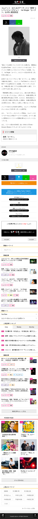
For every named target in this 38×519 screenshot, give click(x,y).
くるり (6, 503)
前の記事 (6, 239)
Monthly (31, 327)
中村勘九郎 (30, 495)
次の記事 (31, 239)
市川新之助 (27, 491)
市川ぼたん (7, 495)
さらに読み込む (19, 480)
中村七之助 (18, 495)
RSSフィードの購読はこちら (20, 183)
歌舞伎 (6, 491)
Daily (6, 327)
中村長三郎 (30, 499)
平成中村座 (18, 499)
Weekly (19, 327)
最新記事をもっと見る (19, 411)
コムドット (7, 250)
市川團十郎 (16, 491)
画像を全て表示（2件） (20, 60)
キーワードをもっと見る (28, 508)
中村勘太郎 (7, 499)
